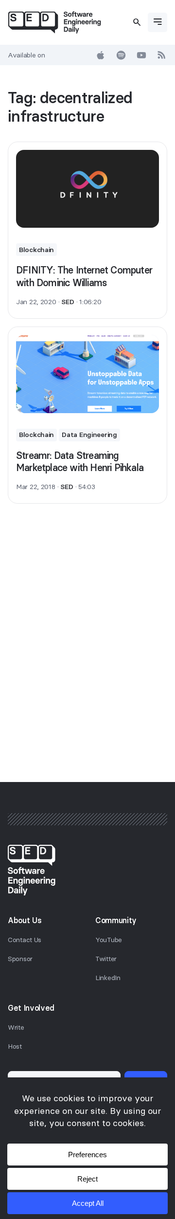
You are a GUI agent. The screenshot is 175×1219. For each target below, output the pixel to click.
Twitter (106, 958)
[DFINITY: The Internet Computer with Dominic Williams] (87, 189)
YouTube (108, 939)
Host (15, 1046)
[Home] (54, 22)
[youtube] (141, 55)
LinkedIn (108, 977)
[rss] (162, 55)
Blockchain (36, 249)
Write (16, 1027)
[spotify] (121, 55)
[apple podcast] (100, 55)
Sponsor (20, 958)
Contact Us (24, 939)
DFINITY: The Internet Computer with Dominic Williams (84, 276)
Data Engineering (89, 434)
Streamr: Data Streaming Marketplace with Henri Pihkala (79, 461)
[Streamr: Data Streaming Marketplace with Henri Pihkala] (87, 374)
